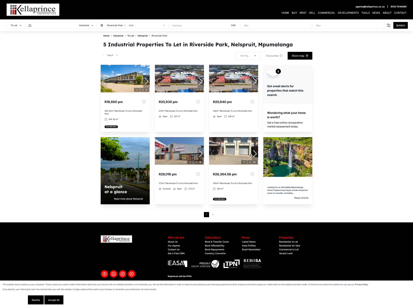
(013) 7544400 (399, 6)
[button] (124, 25)
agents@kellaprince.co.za (370, 6)
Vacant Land (285, 253)
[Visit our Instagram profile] (122, 274)
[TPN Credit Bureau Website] (231, 264)
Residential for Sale (289, 245)
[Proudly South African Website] (205, 264)
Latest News (249, 241)
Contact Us (174, 249)
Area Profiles (249, 245)
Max (318, 25)
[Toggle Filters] (388, 25)
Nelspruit (143, 35)
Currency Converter (215, 253)
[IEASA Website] (177, 264)
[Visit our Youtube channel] (132, 274)
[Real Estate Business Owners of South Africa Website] (252, 264)
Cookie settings (14, 300)
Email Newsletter (251, 249)
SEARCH (400, 25)
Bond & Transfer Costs (217, 241)
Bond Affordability (214, 245)
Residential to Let (288, 241)
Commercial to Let (289, 249)
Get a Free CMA (176, 253)
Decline (36, 300)
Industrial (118, 35)
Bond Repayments (214, 249)
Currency (177, 25)
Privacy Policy (361, 284)
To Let (130, 35)
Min (246, 25)
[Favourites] (144, 102)
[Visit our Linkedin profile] (113, 274)
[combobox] (146, 25)
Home (106, 35)
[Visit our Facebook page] (104, 274)
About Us (173, 241)
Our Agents (174, 245)
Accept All (54, 300)
